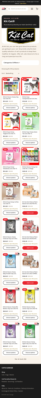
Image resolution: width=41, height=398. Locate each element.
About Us (4, 388)
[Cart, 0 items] (37, 9)
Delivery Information (27, 388)
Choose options (11, 107)
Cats (3, 375)
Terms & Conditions (14, 388)
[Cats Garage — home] (4, 9)
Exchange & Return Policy (9, 391)
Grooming (11, 381)
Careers (20, 391)
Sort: (3, 73)
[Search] (9, 9)
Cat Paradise (18, 381)
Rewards (4, 381)
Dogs (7, 375)
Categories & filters (11, 63)
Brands (12, 375)
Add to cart (30, 213)
